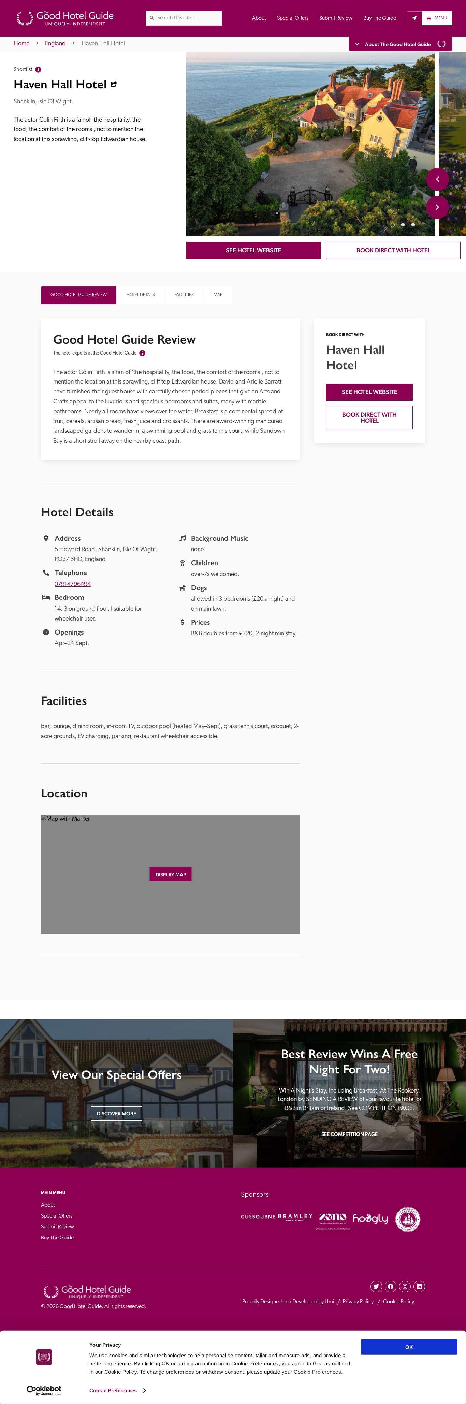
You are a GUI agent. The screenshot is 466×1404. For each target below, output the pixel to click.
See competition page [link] (349, 1134)
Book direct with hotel (393, 250)
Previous (437, 179)
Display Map (171, 874)
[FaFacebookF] (390, 1286)
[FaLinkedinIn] (419, 1286)
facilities (184, 295)
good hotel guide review (78, 295)
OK (409, 1347)
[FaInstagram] (405, 1286)
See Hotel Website (253, 250)
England (55, 44)
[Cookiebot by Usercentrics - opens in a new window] (44, 1391)
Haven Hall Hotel (103, 44)
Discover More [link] (116, 1113)
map (218, 295)
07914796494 (73, 585)
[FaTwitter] (376, 1286)
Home (21, 44)
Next (437, 207)
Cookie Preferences (113, 1390)
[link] (151, 18)
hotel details (141, 295)
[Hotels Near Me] (414, 18)
